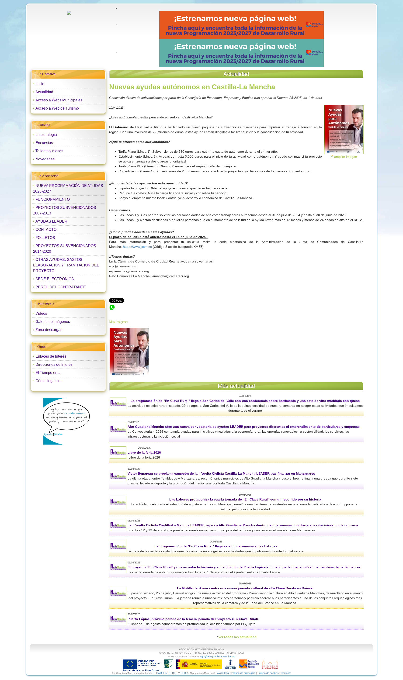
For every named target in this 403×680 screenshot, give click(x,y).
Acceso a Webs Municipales (58, 100)
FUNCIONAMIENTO (52, 199)
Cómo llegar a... (48, 381)
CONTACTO (45, 229)
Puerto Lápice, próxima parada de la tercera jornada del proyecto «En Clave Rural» (193, 619)
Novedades (45, 159)
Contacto (286, 673)
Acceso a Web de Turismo (57, 108)
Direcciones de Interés (54, 364)
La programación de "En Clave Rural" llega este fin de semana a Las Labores (216, 546)
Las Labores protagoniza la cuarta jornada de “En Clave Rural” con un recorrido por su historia (245, 499)
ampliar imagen (345, 157)
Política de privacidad (243, 673)
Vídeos (41, 313)
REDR (184, 673)
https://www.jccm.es (137, 247)
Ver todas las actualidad (237, 637)
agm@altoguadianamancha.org (217, 656)
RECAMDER (160, 673)
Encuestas (44, 143)
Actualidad (44, 92)
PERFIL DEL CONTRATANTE (60, 287)
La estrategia (46, 135)
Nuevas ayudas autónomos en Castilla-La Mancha (146, 306)
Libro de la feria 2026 (144, 452)
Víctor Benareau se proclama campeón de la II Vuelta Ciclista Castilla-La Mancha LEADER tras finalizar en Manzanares (221, 473)
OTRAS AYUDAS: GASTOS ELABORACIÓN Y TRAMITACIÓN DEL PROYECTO (66, 265)
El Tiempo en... (47, 373)
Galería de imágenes (52, 322)
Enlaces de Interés (50, 356)
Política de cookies (268, 673)
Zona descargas (48, 330)
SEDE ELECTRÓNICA (54, 279)
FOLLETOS (45, 238)
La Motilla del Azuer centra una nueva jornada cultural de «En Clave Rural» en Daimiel (245, 588)
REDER (173, 673)
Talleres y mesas (49, 151)
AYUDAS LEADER (51, 221)
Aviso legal (223, 673)
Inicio (39, 84)
